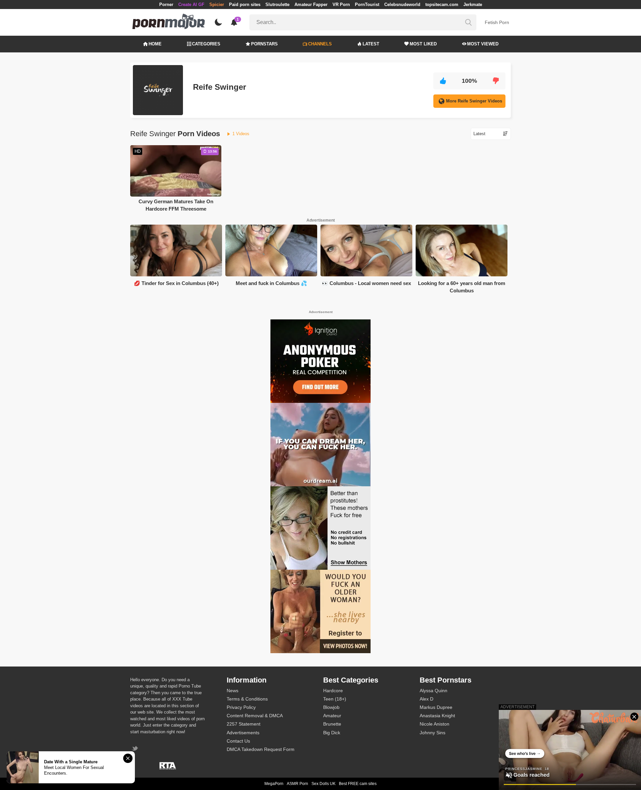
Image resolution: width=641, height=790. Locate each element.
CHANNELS (320, 43)
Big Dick (331, 732)
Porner (166, 4)
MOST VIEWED (482, 43)
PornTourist (367, 4)
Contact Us (238, 741)
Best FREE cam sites (358, 783)
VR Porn (341, 4)
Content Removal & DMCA (255, 715)
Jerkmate (472, 4)
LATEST (371, 43)
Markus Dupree (436, 707)
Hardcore (333, 690)
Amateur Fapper (311, 4)
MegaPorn (273, 783)
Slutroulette (277, 4)
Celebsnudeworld (402, 4)
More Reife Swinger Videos (474, 100)
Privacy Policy (241, 707)
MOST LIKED (423, 43)
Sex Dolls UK (323, 783)
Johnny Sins (432, 732)
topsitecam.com (441, 4)
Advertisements (243, 732)
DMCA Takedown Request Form (260, 749)
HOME (155, 43)
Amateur (332, 715)
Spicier (216, 4)
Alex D (426, 699)
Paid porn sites (244, 4)
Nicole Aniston (434, 724)
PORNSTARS (264, 43)
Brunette (332, 724)
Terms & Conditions (247, 699)
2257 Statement (243, 724)
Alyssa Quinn (433, 690)
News (232, 690)
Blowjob (331, 707)
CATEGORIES (206, 43)
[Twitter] (135, 749)
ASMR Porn (297, 783)
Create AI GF (191, 4)
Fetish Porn (497, 22)
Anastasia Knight (437, 715)
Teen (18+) (334, 699)
